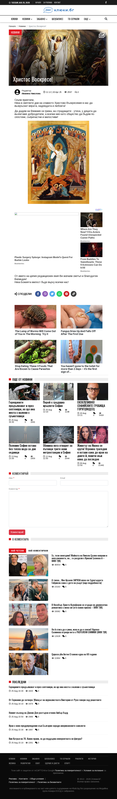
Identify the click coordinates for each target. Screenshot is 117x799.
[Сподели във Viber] (45, 294)
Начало (38, 2)
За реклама (47, 2)
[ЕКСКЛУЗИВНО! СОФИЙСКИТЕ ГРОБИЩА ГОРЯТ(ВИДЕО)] (92, 399)
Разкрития (25, 763)
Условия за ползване (94, 770)
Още (86, 19)
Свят (37, 763)
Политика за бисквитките (49, 782)
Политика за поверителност (68, 770)
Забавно (41, 19)
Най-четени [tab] (17, 550)
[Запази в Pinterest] (66, 294)
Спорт (67, 763)
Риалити (79, 758)
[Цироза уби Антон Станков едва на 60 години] (28, 674)
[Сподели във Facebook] (38, 294)
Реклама (13, 779)
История (92, 758)
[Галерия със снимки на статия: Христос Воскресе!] (58, 58)
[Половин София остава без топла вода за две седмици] (24, 443)
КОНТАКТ (57, 2)
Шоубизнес (57, 19)
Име (11, 478)
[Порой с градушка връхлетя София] (58, 399)
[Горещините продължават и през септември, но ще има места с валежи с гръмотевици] (24, 399)
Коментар (14, 489)
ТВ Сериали (73, 19)
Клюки (14, 19)
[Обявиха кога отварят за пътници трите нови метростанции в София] (58, 443)
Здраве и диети (52, 763)
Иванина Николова (31, 93)
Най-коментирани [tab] (38, 550)
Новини (26, 19)
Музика (12, 763)
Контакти (23, 779)
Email (62, 478)
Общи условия (37, 779)
